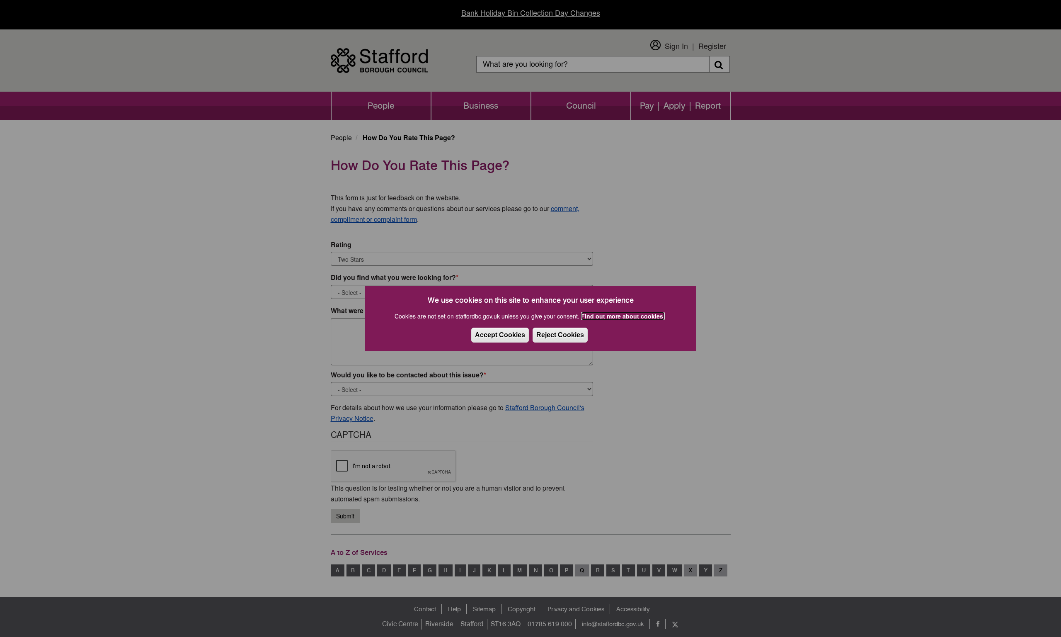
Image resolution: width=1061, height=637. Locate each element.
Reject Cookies (560, 334)
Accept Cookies (500, 334)
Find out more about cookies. (623, 316)
